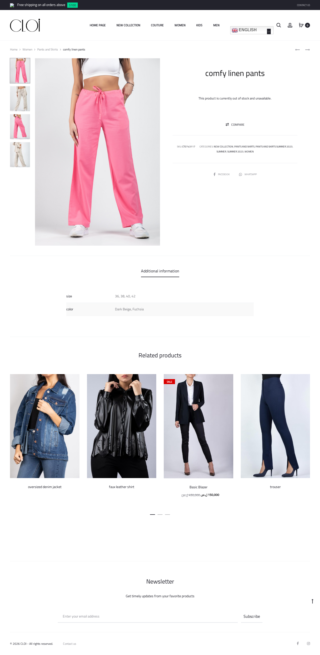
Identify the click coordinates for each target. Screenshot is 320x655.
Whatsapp (250, 174)
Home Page (98, 25)
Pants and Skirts (47, 49)
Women (180, 25)
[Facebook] (298, 643)
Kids (199, 25)
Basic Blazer (199, 487)
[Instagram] (308, 643)
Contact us (69, 644)
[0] (301, 25)
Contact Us (303, 5)
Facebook (224, 174)
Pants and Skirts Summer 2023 (274, 146)
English (247, 30)
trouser (275, 487)
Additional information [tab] (160, 271)
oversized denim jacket (45, 487)
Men (216, 25)
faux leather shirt (121, 487)
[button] (235, 125)
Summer (221, 151)
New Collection (128, 25)
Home (14, 49)
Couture (157, 25)
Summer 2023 (235, 151)
